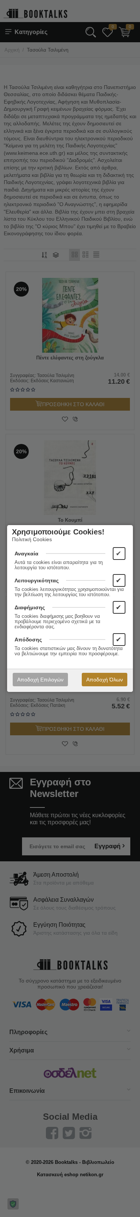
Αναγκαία (26, 554)
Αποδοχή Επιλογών (40, 680)
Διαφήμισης (30, 607)
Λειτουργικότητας (37, 580)
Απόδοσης (28, 640)
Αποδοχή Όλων (104, 680)
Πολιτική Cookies (32, 539)
